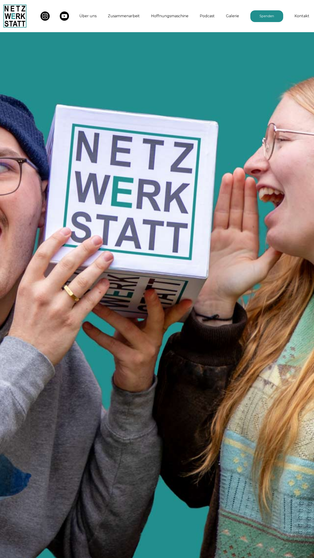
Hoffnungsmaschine (169, 16)
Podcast (207, 16)
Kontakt (301, 16)
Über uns (88, 16)
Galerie (232, 16)
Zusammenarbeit (124, 16)
